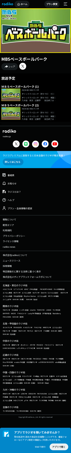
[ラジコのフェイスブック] (45, 144)
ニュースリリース (11, 260)
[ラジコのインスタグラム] (35, 144)
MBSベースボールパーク (24, 59)
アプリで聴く (59, 447)
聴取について (9, 219)
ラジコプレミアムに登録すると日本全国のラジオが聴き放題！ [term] (34, 155)
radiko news (9, 246)
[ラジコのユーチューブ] (54, 144)
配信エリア (8, 225)
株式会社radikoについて (15, 255)
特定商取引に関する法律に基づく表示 (22, 271)
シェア (11, 66)
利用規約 (7, 230)
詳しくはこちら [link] (13, 161)
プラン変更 (52, 4)
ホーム (24, 4)
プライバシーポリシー (14, 235)
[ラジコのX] (16, 144)
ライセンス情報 (10, 241)
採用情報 (7, 266)
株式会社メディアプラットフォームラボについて (27, 276)
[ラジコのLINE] (25, 144)
